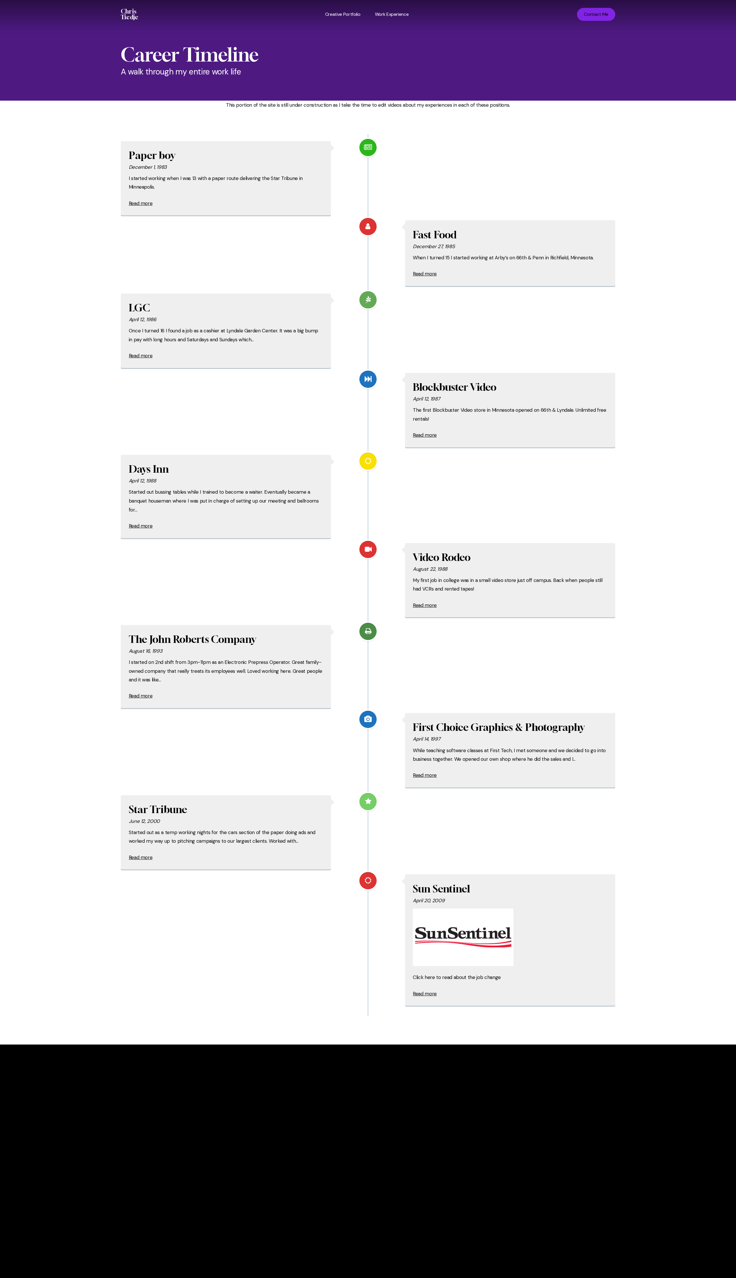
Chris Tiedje (129, 14)
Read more (141, 203)
